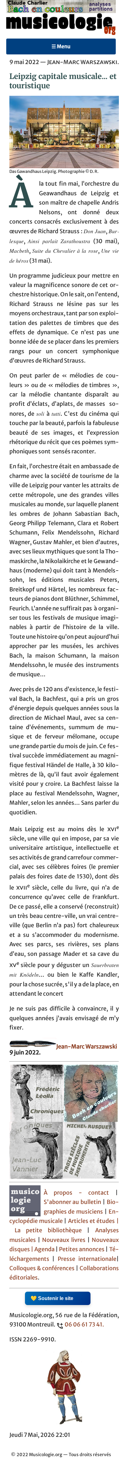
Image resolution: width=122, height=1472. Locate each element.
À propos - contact (76, 1192)
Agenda (45, 1249)
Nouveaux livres (64, 1240)
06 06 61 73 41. (84, 1324)
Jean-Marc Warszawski (86, 1046)
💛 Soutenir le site (52, 1298)
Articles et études (91, 1221)
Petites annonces (82, 1249)
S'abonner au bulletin (72, 1202)
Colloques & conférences (42, 1268)
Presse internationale (87, 1259)
